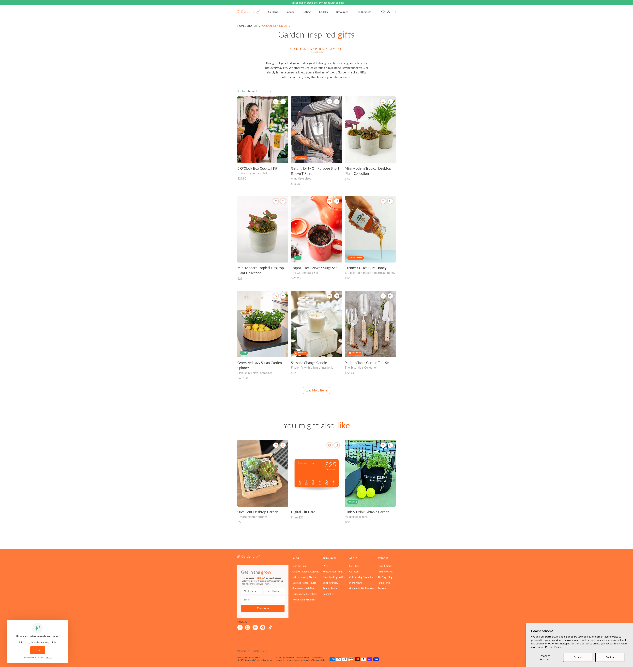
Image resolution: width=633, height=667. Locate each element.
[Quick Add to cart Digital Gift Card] (336, 445)
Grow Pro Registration (334, 577)
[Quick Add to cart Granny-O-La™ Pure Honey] (390, 201)
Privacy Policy (553, 647)
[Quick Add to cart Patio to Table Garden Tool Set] (390, 296)
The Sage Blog (385, 577)
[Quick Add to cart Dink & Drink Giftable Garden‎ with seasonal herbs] (390, 445)
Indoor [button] (290, 12)
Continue (263, 608)
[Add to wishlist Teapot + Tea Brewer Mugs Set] (329, 201)
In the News (355, 582)
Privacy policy (243, 650)
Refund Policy (330, 588)
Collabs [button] (323, 12)
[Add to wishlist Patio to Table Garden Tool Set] (383, 296)
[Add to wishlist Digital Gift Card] (329, 445)
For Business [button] (364, 12)
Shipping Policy (330, 582)
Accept (578, 657)
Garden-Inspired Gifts (303, 588)
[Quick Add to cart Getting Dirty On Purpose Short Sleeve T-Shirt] (336, 101)
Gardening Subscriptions (304, 594)
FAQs (325, 566)
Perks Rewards (385, 571)
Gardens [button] (273, 12)
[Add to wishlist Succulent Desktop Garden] (275, 445)
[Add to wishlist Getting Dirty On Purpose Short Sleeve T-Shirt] (329, 101)
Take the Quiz (299, 566)
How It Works (385, 566)
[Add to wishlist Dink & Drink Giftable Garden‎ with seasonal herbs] (383, 445)
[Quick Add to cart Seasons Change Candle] (336, 296)
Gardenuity (250, 660)
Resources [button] (342, 12)
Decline (610, 657)
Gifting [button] (307, 12)
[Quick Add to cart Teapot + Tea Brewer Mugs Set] (336, 201)
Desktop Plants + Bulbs (304, 582)
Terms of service (260, 650)
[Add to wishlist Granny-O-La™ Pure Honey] (383, 201)
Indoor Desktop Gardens (304, 577)
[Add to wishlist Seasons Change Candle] (329, 296)
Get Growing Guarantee (361, 577)
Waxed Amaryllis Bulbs (304, 599)
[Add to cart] (390, 101)
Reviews (382, 588)
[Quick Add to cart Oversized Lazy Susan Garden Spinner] (283, 296)
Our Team (354, 571)
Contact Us (328, 594)
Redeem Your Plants (333, 571)
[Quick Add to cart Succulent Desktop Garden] (283, 445)
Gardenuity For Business (361, 588)
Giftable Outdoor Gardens (305, 571)
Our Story (354, 566)
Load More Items (316, 390)
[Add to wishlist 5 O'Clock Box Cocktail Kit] (275, 101)
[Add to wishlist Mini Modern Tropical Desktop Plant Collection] (383, 101)
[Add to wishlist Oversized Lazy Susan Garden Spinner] (275, 296)
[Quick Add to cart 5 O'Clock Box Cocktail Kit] (283, 101)
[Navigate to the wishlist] (383, 12)
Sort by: (241, 91)
